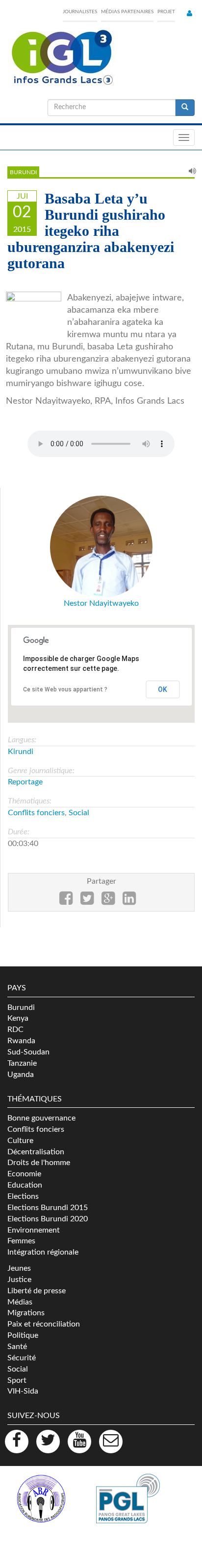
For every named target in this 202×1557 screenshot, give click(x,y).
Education (24, 1185)
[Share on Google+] (108, 901)
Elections (23, 1196)
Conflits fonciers (36, 813)
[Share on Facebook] (66, 901)
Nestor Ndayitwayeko (101, 603)
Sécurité (21, 1358)
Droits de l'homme (38, 1163)
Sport (16, 1380)
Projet (166, 11)
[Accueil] (61, 58)
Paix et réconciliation (43, 1324)
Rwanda (21, 1041)
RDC (15, 1029)
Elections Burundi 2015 (47, 1208)
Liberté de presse (36, 1291)
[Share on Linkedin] (129, 901)
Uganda (20, 1074)
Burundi (23, 172)
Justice (19, 1279)
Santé (17, 1347)
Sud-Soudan (28, 1052)
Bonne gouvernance (41, 1118)
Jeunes (19, 1268)
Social (79, 813)
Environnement (33, 1230)
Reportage (25, 782)
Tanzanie (22, 1063)
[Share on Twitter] (87, 901)
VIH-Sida (22, 1391)
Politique (22, 1335)
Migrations (26, 1313)
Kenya (17, 1018)
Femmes (21, 1241)
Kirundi (20, 752)
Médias (19, 1302)
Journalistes (80, 11)
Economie (24, 1174)
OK (162, 689)
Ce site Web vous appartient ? (65, 689)
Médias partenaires (127, 11)
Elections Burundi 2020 (47, 1219)
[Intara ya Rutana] (33, 312)
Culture (20, 1141)
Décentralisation (35, 1152)
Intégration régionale (42, 1252)
